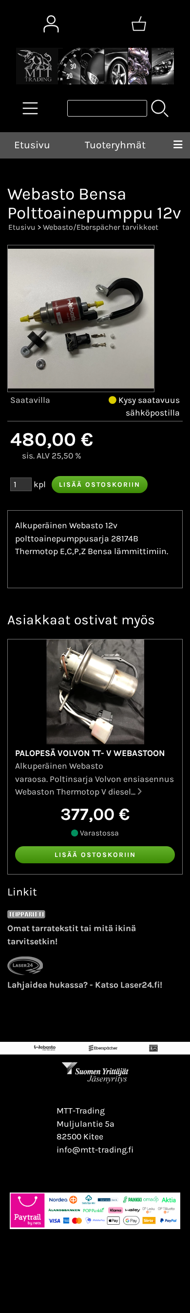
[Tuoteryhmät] (30, 108)
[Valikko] (178, 145)
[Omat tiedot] (51, 24)
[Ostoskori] (139, 24)
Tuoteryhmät (115, 145)
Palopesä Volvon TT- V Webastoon (90, 753)
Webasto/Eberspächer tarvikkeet (100, 227)
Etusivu (32, 145)
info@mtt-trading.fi (95, 1149)
